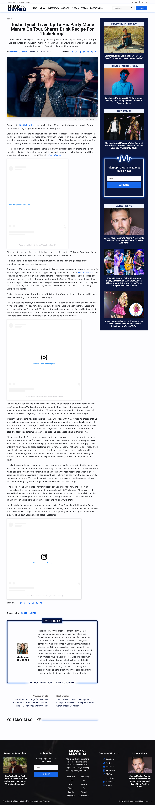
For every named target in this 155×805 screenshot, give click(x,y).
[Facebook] (128, 2)
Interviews (53, 8)
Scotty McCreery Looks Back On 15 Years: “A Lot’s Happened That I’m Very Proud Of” (124, 57)
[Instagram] (139, 2)
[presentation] (124, 39)
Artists (65, 8)
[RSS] (146, 2)
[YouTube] (135, 2)
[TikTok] (142, 2)
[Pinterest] (92, 51)
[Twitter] (132, 2)
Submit (46, 774)
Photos (75, 8)
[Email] (96, 51)
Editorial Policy (8, 801)
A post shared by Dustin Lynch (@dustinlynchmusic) (44, 396)
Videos (84, 8)
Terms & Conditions (34, 801)
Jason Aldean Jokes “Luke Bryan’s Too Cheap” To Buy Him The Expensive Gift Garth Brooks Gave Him (75, 702)
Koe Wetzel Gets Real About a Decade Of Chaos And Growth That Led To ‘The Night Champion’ (15, 780)
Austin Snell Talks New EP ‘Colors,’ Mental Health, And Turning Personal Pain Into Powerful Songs (124, 100)
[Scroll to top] (149, 800)
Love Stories (96, 8)
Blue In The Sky (85, 272)
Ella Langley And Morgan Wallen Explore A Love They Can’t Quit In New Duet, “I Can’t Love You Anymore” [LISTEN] (124, 145)
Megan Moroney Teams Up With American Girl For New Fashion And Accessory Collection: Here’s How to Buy (124, 323)
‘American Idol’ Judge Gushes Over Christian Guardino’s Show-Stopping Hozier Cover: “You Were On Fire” (30, 702)
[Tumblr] (80, 51)
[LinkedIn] (84, 51)
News (34, 8)
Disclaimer (47, 801)
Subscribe (124, 185)
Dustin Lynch (28, 613)
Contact (29, 2)
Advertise (20, 2)
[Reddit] (88, 51)
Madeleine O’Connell (23, 658)
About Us (11, 2)
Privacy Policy (20, 801)
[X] (76, 51)
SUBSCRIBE (141, 8)
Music (42, 8)
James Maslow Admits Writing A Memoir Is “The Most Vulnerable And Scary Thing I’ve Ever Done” (124, 240)
